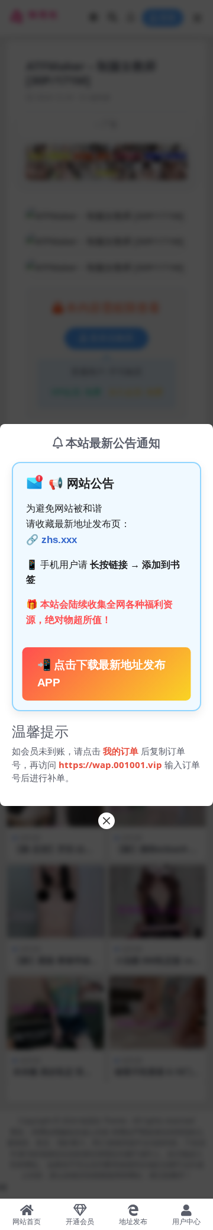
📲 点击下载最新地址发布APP (101, 674)
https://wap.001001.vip (111, 764)
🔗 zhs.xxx (51, 539)
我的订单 (120, 751)
